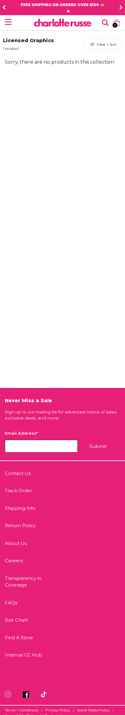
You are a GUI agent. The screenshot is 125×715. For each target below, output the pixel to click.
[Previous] (4, 7)
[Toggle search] (105, 22)
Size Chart (16, 620)
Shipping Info (20, 508)
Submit (98, 446)
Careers (14, 560)
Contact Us (18, 473)
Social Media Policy (93, 710)
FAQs (11, 603)
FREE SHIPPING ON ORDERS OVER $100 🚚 (62, 4)
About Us (16, 543)
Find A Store (19, 637)
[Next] (121, 7)
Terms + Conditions (21, 710)
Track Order (18, 490)
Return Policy (20, 525)
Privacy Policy (57, 710)
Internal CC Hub (23, 655)
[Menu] (8, 21)
